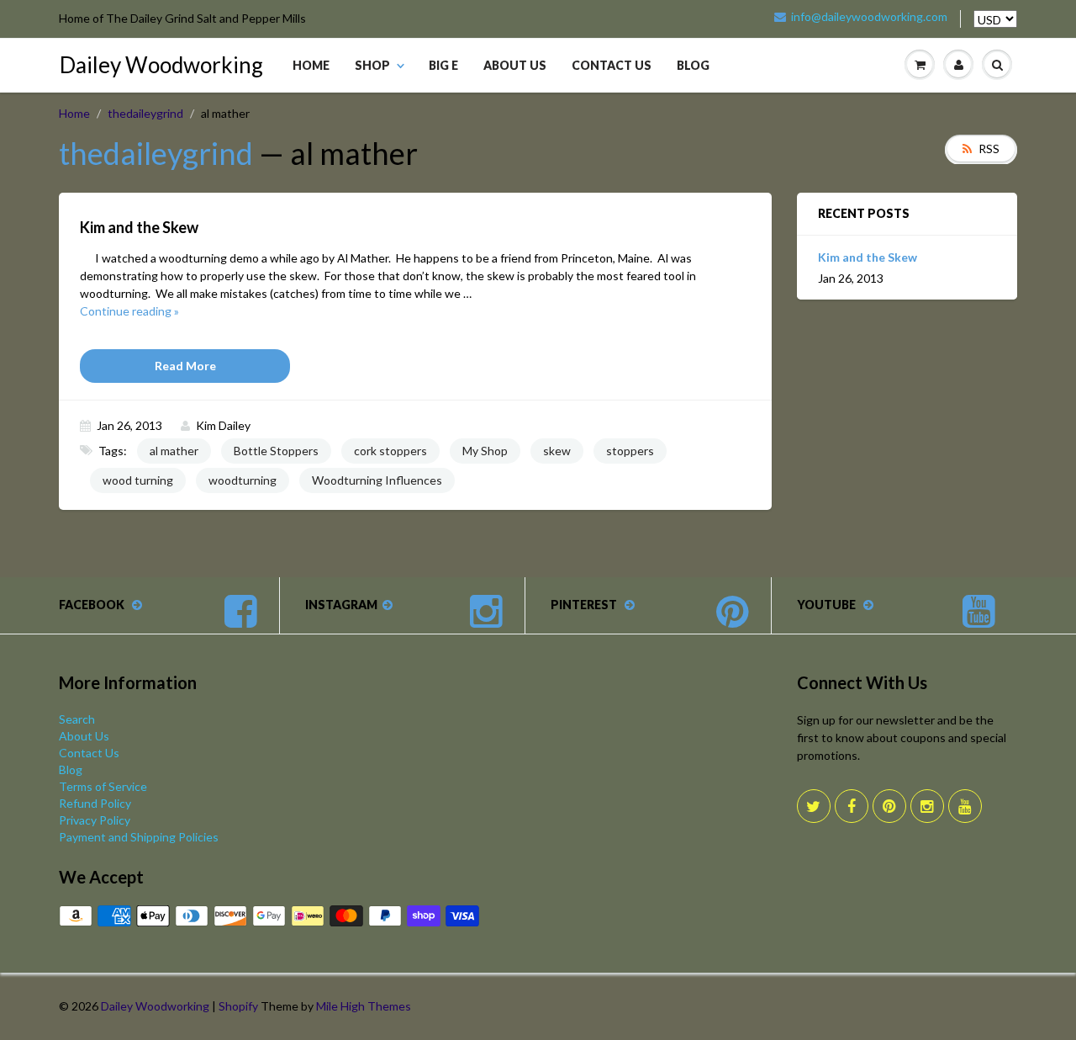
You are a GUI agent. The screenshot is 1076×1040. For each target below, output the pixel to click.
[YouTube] (965, 806)
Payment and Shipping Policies (139, 837)
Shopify (238, 1006)
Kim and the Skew (867, 257)
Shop (372, 65)
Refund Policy (95, 803)
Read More (185, 365)
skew (557, 450)
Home (311, 65)
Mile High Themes (363, 1006)
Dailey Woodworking (161, 64)
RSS (989, 148)
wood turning (138, 480)
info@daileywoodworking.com (869, 17)
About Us (514, 65)
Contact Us (611, 65)
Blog (693, 65)
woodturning (242, 480)
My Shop (485, 450)
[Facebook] (851, 806)
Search (77, 719)
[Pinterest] (889, 806)
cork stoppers (390, 450)
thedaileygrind (145, 113)
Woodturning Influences (377, 480)
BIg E (443, 65)
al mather (174, 450)
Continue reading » (129, 311)
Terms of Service (103, 786)
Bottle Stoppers (276, 450)
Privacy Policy (94, 820)
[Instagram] (927, 806)
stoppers (630, 450)
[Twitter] (814, 806)
